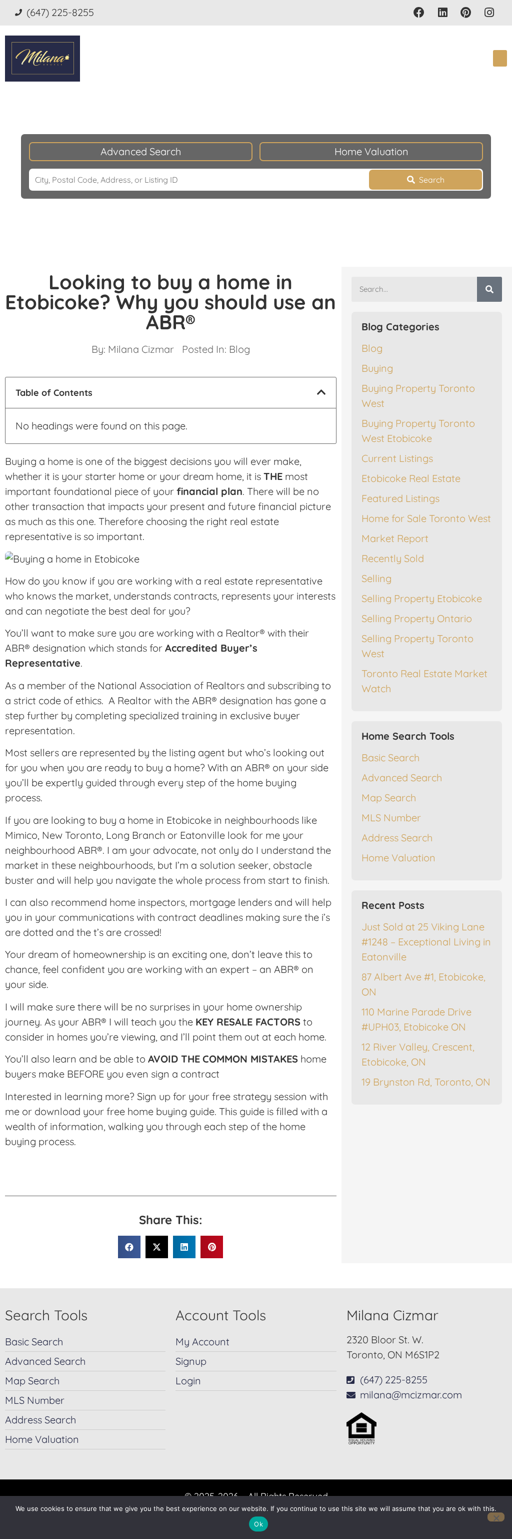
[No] (496, 1516)
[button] (500, 58)
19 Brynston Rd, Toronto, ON (426, 1082)
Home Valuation (371, 151)
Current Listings (397, 458)
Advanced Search (140, 151)
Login (188, 1380)
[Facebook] (419, 13)
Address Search (397, 837)
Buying (377, 368)
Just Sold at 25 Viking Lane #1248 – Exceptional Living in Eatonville (426, 941)
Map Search (389, 797)
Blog (239, 349)
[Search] (489, 289)
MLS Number (391, 817)
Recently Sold (393, 558)
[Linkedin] (442, 13)
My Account (203, 1341)
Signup (191, 1361)
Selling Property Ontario (417, 618)
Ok (258, 1524)
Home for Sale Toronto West (426, 518)
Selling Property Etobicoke (422, 598)
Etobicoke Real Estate (411, 478)
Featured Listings (401, 498)
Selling (377, 578)
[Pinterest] (466, 13)
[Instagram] (489, 13)
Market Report (395, 538)
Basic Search (391, 757)
